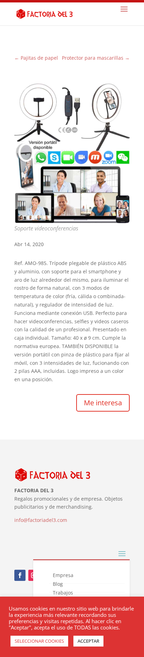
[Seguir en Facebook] (20, 575)
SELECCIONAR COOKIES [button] (39, 641)
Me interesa (103, 402)
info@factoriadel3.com (40, 520)
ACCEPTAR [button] (88, 641)
